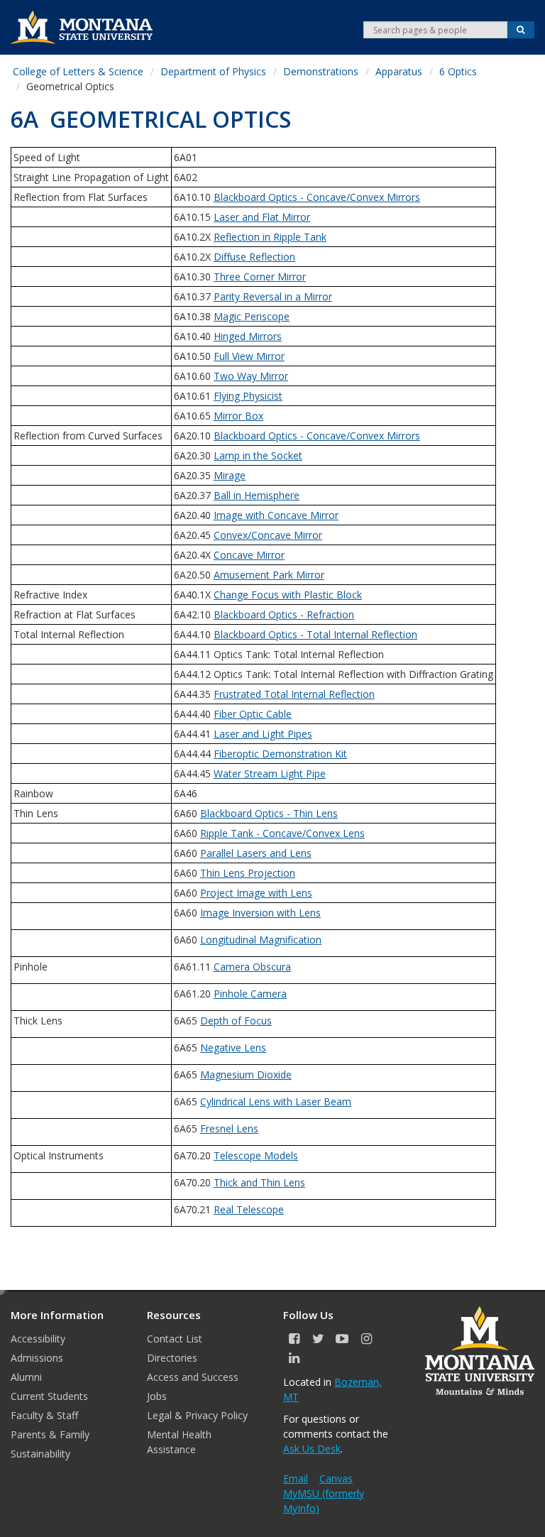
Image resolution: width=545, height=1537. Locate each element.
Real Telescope (249, 1209)
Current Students (49, 1396)
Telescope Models (256, 1155)
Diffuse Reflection (254, 256)
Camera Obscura (252, 966)
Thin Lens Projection (247, 873)
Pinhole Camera (250, 993)
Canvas (336, 1478)
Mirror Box (238, 415)
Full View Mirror (249, 356)
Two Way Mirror (251, 376)
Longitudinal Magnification (260, 939)
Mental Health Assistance (179, 1442)
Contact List (174, 1338)
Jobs (157, 1396)
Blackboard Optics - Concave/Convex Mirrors (317, 197)
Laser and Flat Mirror (262, 217)
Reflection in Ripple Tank (270, 237)
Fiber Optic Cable (253, 714)
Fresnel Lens (229, 1128)
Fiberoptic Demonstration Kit (280, 753)
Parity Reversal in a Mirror (273, 296)
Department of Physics (213, 71)
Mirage (230, 475)
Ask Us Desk (312, 1448)
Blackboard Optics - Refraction (284, 614)
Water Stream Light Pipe (270, 773)
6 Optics (458, 71)
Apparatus (398, 71)
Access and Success (192, 1377)
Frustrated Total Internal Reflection (294, 694)
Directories (172, 1357)
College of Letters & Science (78, 71)
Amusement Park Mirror (269, 574)
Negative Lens (233, 1047)
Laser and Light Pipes (263, 733)
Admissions (37, 1357)
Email (295, 1478)
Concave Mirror (249, 555)
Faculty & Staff (44, 1415)
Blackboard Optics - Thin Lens (269, 813)
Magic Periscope (252, 316)
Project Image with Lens (256, 892)
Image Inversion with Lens (260, 912)
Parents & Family (50, 1434)
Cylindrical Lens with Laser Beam (275, 1101)
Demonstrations (320, 71)
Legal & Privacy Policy (197, 1415)
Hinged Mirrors (248, 336)
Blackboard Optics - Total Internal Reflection (315, 634)
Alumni (26, 1377)
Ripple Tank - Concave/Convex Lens (282, 833)
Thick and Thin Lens (259, 1182)
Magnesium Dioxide (246, 1074)
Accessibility (38, 1338)
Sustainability (40, 1453)
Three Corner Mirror (260, 276)
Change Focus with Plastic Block (288, 594)
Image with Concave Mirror (276, 515)
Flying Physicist (248, 396)
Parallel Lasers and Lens (256, 853)
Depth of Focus (236, 1020)
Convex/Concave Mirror (268, 535)
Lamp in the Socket (258, 455)
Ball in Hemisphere (256, 495)
